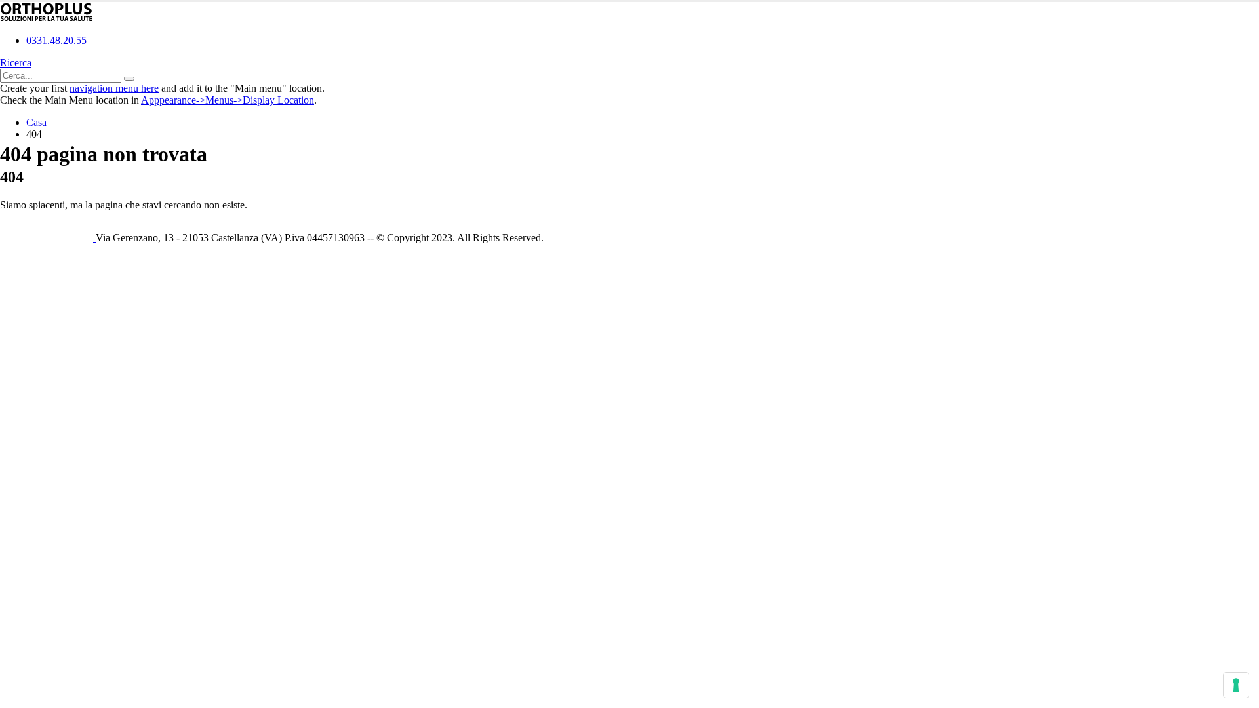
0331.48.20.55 (56, 40)
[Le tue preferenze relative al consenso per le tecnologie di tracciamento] (1236, 685)
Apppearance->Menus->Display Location (227, 100)
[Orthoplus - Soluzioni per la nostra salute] (46, 18)
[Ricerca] (129, 79)
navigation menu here (114, 88)
